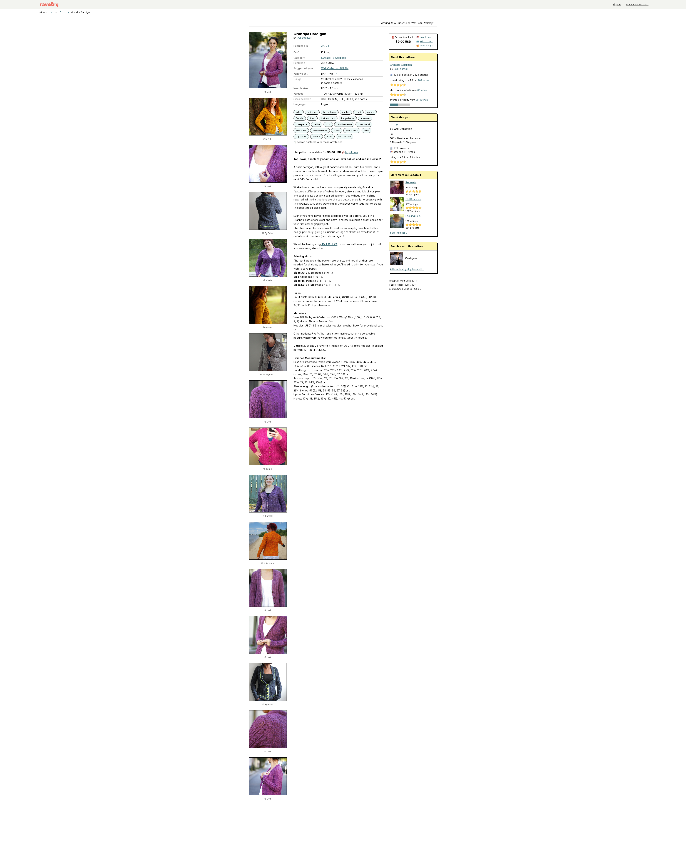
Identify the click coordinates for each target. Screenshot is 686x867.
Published (299, 62)
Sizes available (302, 98)
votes (423, 80)
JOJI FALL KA (329, 244)
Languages (300, 104)
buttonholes (329, 112)
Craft (297, 52)
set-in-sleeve (320, 130)
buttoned (312, 112)
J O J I (60, 12)
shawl (337, 130)
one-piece (301, 124)
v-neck (316, 136)
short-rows (352, 130)
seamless (301, 130)
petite (317, 124)
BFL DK (394, 124)
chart (358, 112)
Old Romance (413, 199)
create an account (637, 4)
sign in (617, 4)
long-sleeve (347, 118)
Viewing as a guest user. (407, 22)
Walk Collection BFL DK (335, 68)
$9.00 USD (403, 41)
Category (299, 57)
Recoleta (411, 182)
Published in (301, 45)
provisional (364, 124)
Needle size (301, 88)
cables (345, 112)
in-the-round (328, 118)
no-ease (365, 118)
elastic (370, 112)
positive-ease (344, 124)
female (299, 118)
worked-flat (344, 136)
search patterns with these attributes (319, 142)
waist (329, 136)
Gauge (298, 79)
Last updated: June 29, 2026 (405, 289)
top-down (301, 136)
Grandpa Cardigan (401, 64)
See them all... (398, 232)
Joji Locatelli (304, 37)
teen (366, 130)
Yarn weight (301, 73)
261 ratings (422, 100)
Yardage (299, 93)
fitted (312, 118)
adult (298, 112)
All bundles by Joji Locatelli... (407, 269)
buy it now (351, 152)
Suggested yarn (303, 68)
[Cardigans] (396, 264)
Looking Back (413, 215)
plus (328, 124)
